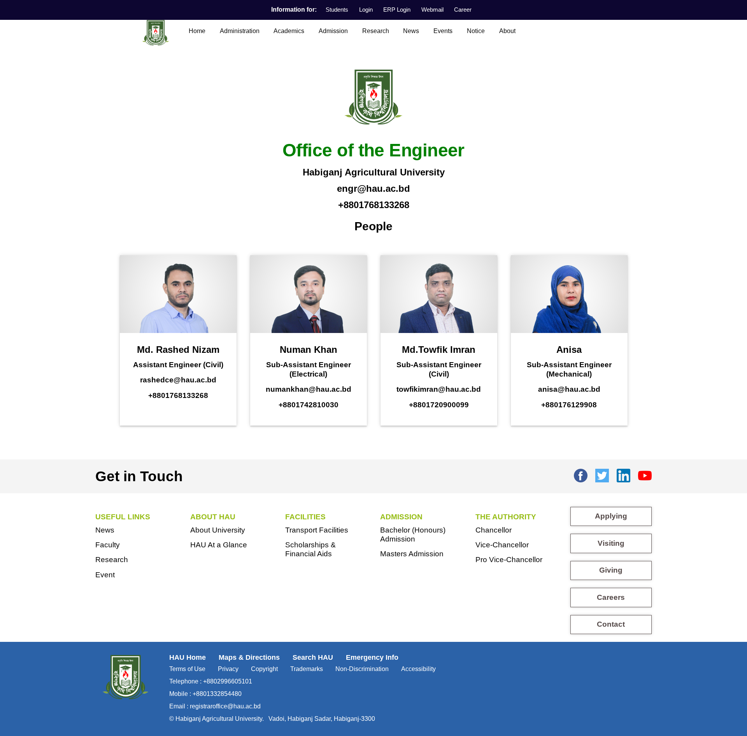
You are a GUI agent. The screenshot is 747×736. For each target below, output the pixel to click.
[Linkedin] (623, 474)
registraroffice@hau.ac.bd (225, 706)
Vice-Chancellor (502, 545)
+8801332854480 (217, 693)
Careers (611, 597)
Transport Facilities (316, 530)
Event (105, 575)
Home (197, 31)
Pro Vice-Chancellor (508, 560)
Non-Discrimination (362, 669)
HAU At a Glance (218, 545)
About (507, 31)
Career (463, 9)
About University (217, 530)
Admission (333, 31)
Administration (240, 31)
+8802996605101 (227, 681)
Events (442, 31)
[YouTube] (645, 474)
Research (375, 31)
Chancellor (493, 530)
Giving (610, 570)
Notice (476, 31)
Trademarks (306, 669)
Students (337, 9)
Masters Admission (412, 554)
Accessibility (418, 669)
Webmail (432, 9)
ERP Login (396, 9)
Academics (289, 31)
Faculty (107, 545)
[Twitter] (602, 474)
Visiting (611, 543)
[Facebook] (580, 474)
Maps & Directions (249, 657)
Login (366, 9)
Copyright (264, 669)
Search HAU (313, 657)
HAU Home (187, 657)
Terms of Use (187, 669)
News (411, 31)
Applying (611, 516)
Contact (611, 624)
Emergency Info (372, 657)
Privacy (228, 669)
